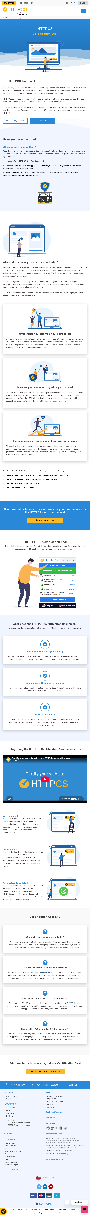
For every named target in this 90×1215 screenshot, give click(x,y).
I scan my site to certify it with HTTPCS (45, 1071)
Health (7, 1159)
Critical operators (10, 1156)
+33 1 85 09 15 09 (26, 3)
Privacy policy (29, 1213)
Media (8, 1110)
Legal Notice (49, 1210)
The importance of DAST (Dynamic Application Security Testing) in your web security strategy (66, 1146)
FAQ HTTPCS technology (55, 1096)
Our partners (10, 1099)
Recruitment (10, 1113)
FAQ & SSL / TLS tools (54, 1099)
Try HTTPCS (9, 3)
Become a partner (11, 1096)
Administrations (10, 1143)
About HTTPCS (10, 1108)
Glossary (50, 1104)
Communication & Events (13, 1151)
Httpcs (5, 18)
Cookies (62, 1213)
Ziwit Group (9, 1116)
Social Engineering (62, 1154)
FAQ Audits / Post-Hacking (55, 1101)
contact (73, 1085)
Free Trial (42, 121)
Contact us (50, 1107)
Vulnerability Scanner (15, 121)
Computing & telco (11, 1154)
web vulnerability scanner (41, 973)
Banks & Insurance (11, 1146)
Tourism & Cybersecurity (64, 1150)
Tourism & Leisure (11, 1162)
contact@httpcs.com (47, 1085)
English (46, 1178)
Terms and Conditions (66, 1210)
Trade (7, 1148)
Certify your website (45, 520)
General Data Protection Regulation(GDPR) (52, 719)
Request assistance (46, 1213)
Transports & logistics (12, 1165)
